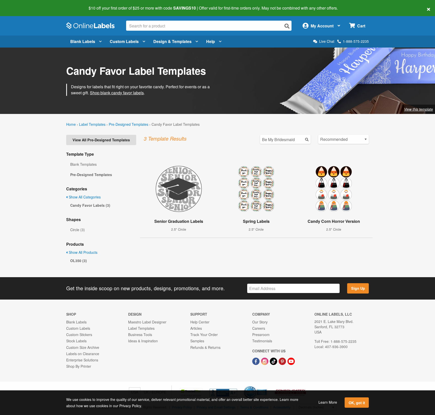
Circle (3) (77, 229)
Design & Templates (172, 41)
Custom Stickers (79, 334)
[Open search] (287, 26)
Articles (196, 328)
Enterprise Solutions (82, 359)
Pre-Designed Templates (128, 124)
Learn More (327, 402)
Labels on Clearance (82, 353)
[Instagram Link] (265, 360)
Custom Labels (124, 41)
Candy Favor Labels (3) (90, 205)
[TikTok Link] (274, 360)
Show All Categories (84, 196)
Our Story (260, 321)
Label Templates (92, 124)
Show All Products (82, 252)
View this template (418, 109)
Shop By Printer (78, 366)
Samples (197, 340)
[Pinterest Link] (283, 360)
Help (210, 41)
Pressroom (261, 334)
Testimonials (262, 340)
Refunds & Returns (205, 347)
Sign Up (358, 288)
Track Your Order (204, 334)
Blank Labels (82, 41)
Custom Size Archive (82, 347)
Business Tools (140, 334)
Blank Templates (83, 164)
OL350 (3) (78, 260)
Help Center (199, 321)
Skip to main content (18, 4)
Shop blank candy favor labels (117, 93)
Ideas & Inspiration (143, 340)
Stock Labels (76, 340)
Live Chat (326, 41)
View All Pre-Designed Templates (101, 139)
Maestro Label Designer (147, 321)
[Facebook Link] (256, 360)
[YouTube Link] (291, 360)
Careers (258, 328)
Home (71, 124)
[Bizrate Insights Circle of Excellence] (265, 386)
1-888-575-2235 (356, 41)
